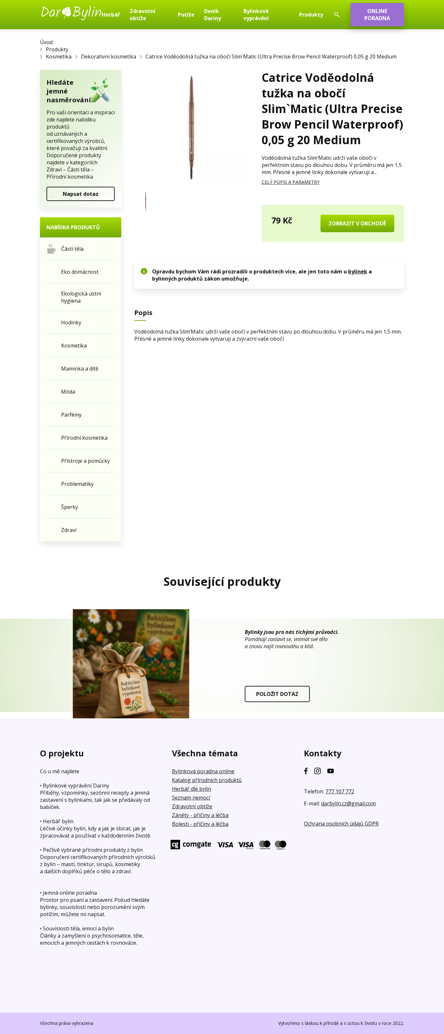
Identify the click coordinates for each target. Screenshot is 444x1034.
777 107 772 (339, 791)
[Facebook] (306, 771)
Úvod (46, 42)
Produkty (57, 49)
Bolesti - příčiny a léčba (200, 823)
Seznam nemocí (191, 797)
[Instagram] (317, 771)
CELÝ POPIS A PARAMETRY (291, 182)
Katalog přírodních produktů (207, 780)
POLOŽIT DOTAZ (277, 694)
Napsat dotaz (80, 193)
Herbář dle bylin (191, 788)
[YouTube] (330, 771)
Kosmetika (59, 56)
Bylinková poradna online (203, 771)
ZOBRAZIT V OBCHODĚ (357, 223)
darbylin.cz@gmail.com (348, 803)
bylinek (357, 271)
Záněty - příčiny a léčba (200, 815)
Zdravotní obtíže (192, 806)
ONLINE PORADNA (377, 14)
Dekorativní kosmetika (108, 56)
